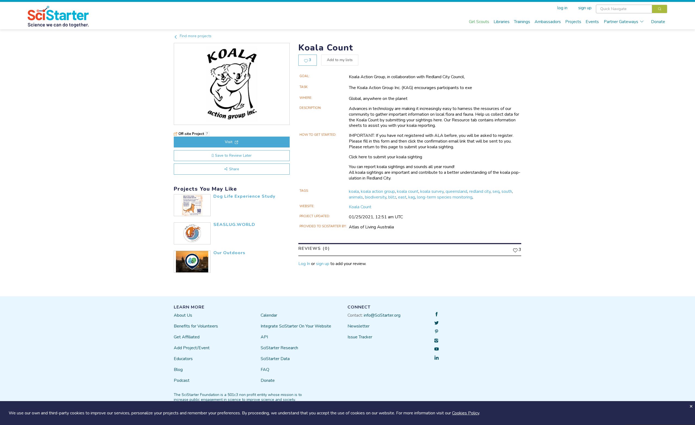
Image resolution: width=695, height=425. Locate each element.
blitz (392, 197)
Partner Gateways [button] (621, 22)
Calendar (269, 315)
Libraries (502, 22)
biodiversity (375, 197)
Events (592, 22)
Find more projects (195, 36)
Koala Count (360, 207)
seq (496, 191)
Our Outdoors (229, 253)
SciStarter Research (279, 348)
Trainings (522, 22)
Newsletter (358, 326)
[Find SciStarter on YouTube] (436, 349)
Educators (183, 359)
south (506, 191)
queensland (456, 191)
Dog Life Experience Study (244, 196)
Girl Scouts (479, 22)
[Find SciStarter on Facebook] (436, 314)
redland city (480, 191)
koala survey (432, 191)
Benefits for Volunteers (196, 326)
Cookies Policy (465, 413)
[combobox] (631, 9)
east (402, 197)
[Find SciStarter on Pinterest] (436, 331)
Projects (573, 22)
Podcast (181, 380)
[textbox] (624, 9)
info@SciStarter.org (382, 315)
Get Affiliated (187, 337)
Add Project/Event (192, 348)
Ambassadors (548, 22)
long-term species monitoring (444, 197)
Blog (178, 370)
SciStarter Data (275, 359)
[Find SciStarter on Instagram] (436, 340)
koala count (407, 191)
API (264, 337)
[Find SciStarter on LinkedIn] (436, 357)
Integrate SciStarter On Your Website (296, 326)
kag (411, 197)
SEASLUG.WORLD (234, 225)
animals (356, 197)
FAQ (265, 370)
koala (354, 191)
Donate (658, 22)
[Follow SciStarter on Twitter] (436, 323)
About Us (183, 315)
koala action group (378, 191)
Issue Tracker (360, 337)
